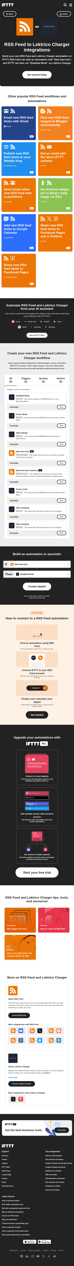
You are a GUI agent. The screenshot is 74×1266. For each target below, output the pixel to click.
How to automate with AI (10, 1200)
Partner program (34, 1250)
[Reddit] (54, 1256)
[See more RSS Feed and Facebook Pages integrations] (17, 1040)
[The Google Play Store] (44, 1242)
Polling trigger (23, 455)
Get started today (37, 74)
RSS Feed (15, 44)
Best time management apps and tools (16, 1208)
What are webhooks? (9, 1219)
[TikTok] (49, 1256)
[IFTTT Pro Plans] (32, 451)
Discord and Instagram (53, 1156)
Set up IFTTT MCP (37, 335)
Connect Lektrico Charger (21, 1084)
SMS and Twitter (51, 1175)
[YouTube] (38, 1256)
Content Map (6, 1175)
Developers (14, 1250)
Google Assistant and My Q (55, 1167)
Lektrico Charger (51, 44)
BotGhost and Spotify (53, 1171)
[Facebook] (21, 1256)
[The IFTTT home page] (7, 5)
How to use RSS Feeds (10, 1216)
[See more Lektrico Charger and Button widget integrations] (17, 1099)
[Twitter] (43, 1256)
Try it (61, 407)
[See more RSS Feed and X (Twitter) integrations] (36, 1031)
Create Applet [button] (37, 586)
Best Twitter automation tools (12, 1204)
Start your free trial (37, 872)
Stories (4, 1159)
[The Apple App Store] (29, 1242)
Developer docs (7, 1186)
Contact (46, 1250)
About (61, 1250)
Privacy (53, 1250)
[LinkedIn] (27, 1256)
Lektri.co (47, 1073)
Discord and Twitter (52, 1190)
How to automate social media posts (15, 1231)
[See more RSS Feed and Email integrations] (17, 1031)
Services (5, 1156)
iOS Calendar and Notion (54, 1159)
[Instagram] (32, 1256)
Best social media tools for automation (16, 1235)
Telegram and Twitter (53, 1186)
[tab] (11, 380)
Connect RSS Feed (19, 1015)
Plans (4, 1182)
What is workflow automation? (13, 1212)
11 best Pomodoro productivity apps (15, 1223)
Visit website (12, 1077)
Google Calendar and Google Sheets (58, 1163)
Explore (5, 1152)
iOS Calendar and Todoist (54, 1182)
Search (4, 1178)
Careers (23, 1250)
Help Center (6, 1171)
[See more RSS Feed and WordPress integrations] (55, 1040)
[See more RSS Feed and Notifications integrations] (36, 1040)
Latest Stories (8, 1196)
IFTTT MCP (6, 1167)
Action (20, 399)
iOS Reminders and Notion (55, 1178)
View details (14, 407)
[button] (70, 5)
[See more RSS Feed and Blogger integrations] (55, 1031)
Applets (5, 1163)
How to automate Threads (11, 1227)
